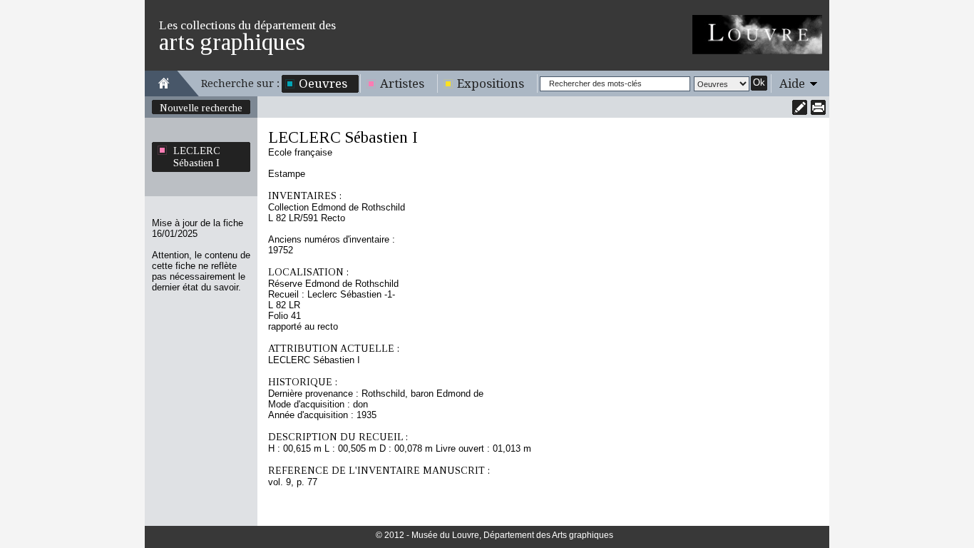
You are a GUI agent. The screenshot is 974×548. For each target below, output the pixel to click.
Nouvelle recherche (201, 107)
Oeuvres (323, 83)
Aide (792, 83)
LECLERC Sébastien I (196, 156)
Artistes (402, 83)
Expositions (490, 83)
